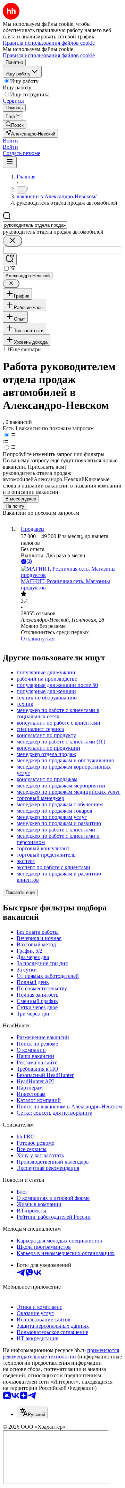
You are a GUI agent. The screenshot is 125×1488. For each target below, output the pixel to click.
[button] (10, 141)
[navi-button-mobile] (10, 162)
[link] (14, 124)
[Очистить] (12, 241)
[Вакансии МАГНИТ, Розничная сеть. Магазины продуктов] (69, 572)
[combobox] (35, 225)
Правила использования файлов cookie (49, 55)
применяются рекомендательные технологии (61, 1353)
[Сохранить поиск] (10, 259)
